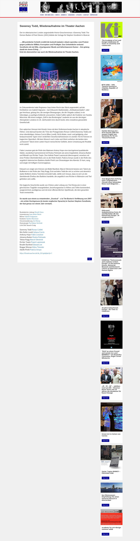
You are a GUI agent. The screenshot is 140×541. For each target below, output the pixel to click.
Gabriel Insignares (31, 216)
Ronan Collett (37, 230)
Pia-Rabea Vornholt (35, 223)
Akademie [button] (71, 15)
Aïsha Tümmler (38, 247)
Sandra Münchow (32, 219)
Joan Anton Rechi (35, 214)
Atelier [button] (78, 15)
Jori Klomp (36, 221)
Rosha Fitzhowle (39, 237)
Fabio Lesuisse (37, 235)
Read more (105, 50)
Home (42, 15)
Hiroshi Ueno (39, 212)
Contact (86, 15)
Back (89, 259)
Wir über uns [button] (49, 15)
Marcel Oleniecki (36, 240)
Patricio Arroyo (35, 250)
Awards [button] (63, 15)
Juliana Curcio (38, 232)
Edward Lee (37, 245)
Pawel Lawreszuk (38, 242)
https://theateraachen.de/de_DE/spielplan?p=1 (36, 253)
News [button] (57, 15)
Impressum (93, 15)
